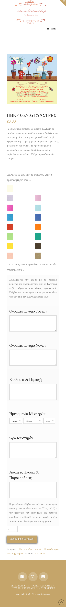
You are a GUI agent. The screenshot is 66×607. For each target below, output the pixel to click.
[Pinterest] (43, 576)
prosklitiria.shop (42, 594)
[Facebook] (22, 576)
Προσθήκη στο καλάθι (22, 538)
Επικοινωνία (18, 586)
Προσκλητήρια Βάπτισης (31, 549)
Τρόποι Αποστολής (24, 588)
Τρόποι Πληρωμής (41, 586)
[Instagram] (33, 576)
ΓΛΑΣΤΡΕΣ (39, 553)
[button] (11, 58)
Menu (53, 28)
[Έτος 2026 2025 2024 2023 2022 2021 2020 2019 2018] (49, 421)
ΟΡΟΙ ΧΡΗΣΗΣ (48, 588)
